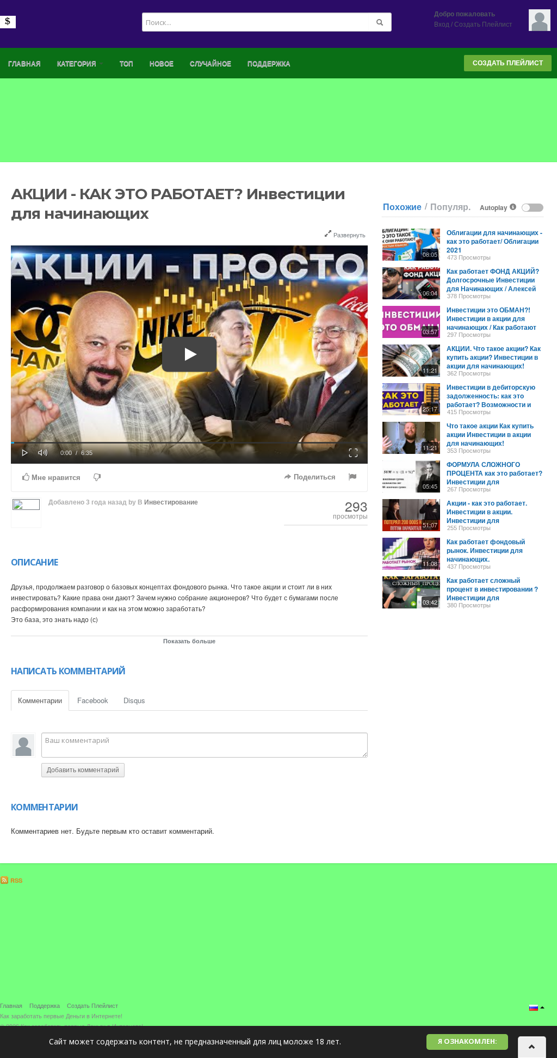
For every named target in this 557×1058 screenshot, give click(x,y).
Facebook (92, 700)
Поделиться (314, 477)
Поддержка (268, 63)
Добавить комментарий (83, 770)
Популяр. (450, 207)
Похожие (402, 207)
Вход (441, 24)
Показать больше (189, 641)
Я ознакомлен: (467, 1041)
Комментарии (40, 700)
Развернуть (349, 234)
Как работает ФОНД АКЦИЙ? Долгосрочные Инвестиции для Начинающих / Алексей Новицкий (493, 284)
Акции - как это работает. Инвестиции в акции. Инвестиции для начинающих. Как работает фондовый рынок (490, 520)
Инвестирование (171, 502)
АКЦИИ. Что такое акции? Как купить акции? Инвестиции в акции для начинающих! (494, 357)
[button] (25, 452)
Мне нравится (55, 477)
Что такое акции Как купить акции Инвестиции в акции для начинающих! (490, 434)
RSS (15, 880)
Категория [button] (77, 63)
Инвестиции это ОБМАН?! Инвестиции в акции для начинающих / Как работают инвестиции (491, 323)
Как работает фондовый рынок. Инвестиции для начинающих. (486, 550)
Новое (162, 63)
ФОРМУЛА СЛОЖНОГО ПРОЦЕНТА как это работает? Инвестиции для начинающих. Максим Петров (494, 477)
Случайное (210, 63)
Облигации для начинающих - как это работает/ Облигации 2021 (494, 241)
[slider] (189, 443)
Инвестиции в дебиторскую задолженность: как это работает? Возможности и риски (491, 400)
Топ (126, 63)
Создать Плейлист (483, 24)
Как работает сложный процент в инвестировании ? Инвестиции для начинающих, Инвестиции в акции (492, 597)
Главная (24, 63)
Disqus (134, 700)
